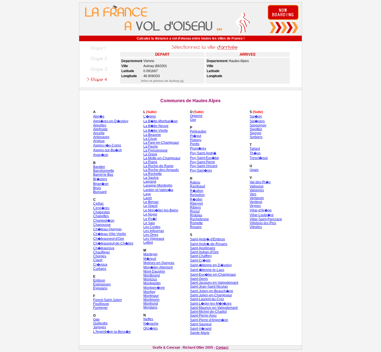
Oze (193, 120)
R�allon (196, 191)
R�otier (196, 199)
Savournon (258, 125)
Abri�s (98, 116)
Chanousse (102, 225)
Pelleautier (198, 131)
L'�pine (149, 116)
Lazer (147, 198)
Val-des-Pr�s (260, 182)
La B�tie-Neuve (155, 126)
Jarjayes (99, 327)
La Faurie (150, 146)
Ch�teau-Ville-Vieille (109, 234)
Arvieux (99, 141)
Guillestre (100, 323)
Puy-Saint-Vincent (203, 166)
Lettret (148, 243)
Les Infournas (153, 231)
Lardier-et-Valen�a (158, 190)
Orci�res (150, 328)
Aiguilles (99, 125)
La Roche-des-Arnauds (161, 170)
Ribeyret (196, 204)
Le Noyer (150, 214)
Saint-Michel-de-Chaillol (208, 312)
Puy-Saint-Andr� (203, 153)
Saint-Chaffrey (201, 256)
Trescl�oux (259, 158)
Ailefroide (100, 129)
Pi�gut (195, 136)
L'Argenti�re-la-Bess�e (112, 332)
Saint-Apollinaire (202, 248)
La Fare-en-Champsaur (161, 143)
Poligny (195, 140)
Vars (253, 194)
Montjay (149, 292)
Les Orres (150, 235)
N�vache (150, 324)
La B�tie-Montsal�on (160, 121)
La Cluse (150, 139)
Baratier (99, 167)
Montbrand (151, 275)
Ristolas (196, 215)
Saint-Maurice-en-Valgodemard (214, 308)
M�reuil (149, 259)
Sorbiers (256, 137)
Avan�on (100, 155)
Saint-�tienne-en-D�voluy (211, 265)
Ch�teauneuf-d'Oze (108, 239)
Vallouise (257, 186)
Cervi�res (101, 208)
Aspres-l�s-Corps (107, 145)
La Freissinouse (155, 150)
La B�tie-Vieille (155, 131)
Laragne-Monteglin (157, 185)
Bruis (97, 188)
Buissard (100, 192)
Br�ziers (100, 179)
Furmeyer (100, 308)
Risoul (195, 211)
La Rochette (152, 174)
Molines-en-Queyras (158, 263)
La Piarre (150, 162)
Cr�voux (100, 265)
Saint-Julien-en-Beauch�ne (211, 291)
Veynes (255, 206)
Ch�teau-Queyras (107, 229)
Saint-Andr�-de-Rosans (208, 244)
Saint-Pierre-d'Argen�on (209, 320)
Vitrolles (256, 227)
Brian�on (100, 184)
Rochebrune (199, 219)
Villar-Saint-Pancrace (266, 219)
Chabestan (101, 212)
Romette (196, 223)
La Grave (150, 154)
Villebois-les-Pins (263, 223)
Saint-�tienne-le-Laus (207, 270)
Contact (222, 347)
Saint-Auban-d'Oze (204, 252)
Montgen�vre (154, 288)
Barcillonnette (103, 171)
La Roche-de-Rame (158, 166)
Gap (96, 319)
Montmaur (151, 296)
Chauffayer (101, 252)
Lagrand (149, 182)
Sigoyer (255, 133)
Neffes (148, 319)
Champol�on (103, 221)
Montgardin (152, 283)
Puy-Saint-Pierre (202, 162)
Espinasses (102, 284)
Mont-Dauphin (154, 271)
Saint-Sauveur (201, 324)
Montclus (150, 279)
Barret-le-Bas (103, 175)
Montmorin (151, 300)
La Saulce (151, 178)
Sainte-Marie (199, 333)
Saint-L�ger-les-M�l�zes (211, 303)
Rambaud (197, 186)
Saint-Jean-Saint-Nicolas (209, 287)
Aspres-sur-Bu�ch (107, 150)
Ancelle (99, 133)
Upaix (254, 170)
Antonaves (101, 137)
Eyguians (100, 288)
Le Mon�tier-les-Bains (160, 210)
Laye (147, 194)
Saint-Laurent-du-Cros (207, 299)
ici (182, 80)
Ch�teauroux (103, 248)
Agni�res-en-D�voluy (110, 121)
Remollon (197, 195)
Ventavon (257, 198)
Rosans (196, 227)
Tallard (255, 149)
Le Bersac (151, 202)
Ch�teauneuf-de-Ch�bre (113, 243)
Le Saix (149, 223)
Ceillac (98, 204)
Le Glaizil (150, 206)
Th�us (255, 153)
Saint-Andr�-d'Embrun (207, 239)
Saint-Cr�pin (200, 260)
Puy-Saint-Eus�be (204, 158)
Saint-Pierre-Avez (203, 315)
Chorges (99, 256)
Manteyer (150, 254)
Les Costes (151, 227)
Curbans (99, 269)
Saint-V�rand (200, 329)
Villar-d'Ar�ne (261, 210)
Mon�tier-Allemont (158, 267)
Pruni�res (198, 148)
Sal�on (256, 116)
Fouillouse (101, 304)
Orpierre (196, 116)
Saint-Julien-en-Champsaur (211, 295)
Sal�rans (257, 121)
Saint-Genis (199, 279)
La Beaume (152, 135)
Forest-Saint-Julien (107, 300)
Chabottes (101, 216)
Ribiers (195, 207)
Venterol (256, 202)
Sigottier (256, 129)
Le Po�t (149, 219)
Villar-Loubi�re (262, 215)
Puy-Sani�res (201, 170)
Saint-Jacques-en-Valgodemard (214, 283)
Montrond (150, 303)
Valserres (257, 190)
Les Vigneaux (153, 239)
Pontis (194, 144)
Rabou (195, 182)
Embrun (99, 280)
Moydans (150, 307)
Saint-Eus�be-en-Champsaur (213, 275)
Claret (97, 260)
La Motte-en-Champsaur (161, 158)
